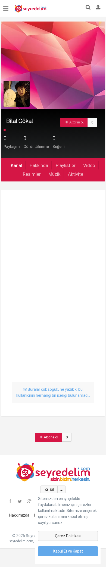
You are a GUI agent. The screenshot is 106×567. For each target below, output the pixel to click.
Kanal (16, 165)
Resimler (32, 174)
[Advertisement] (53, 228)
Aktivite (75, 174)
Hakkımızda (19, 515)
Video (89, 165)
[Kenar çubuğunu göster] (7, 6)
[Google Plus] (29, 501)
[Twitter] (19, 501)
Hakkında (39, 165)
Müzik (54, 174)
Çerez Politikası (68, 536)
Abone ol (76, 122)
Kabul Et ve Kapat (68, 551)
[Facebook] (10, 501)
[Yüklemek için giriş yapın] (98, 8)
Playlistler (66, 165)
